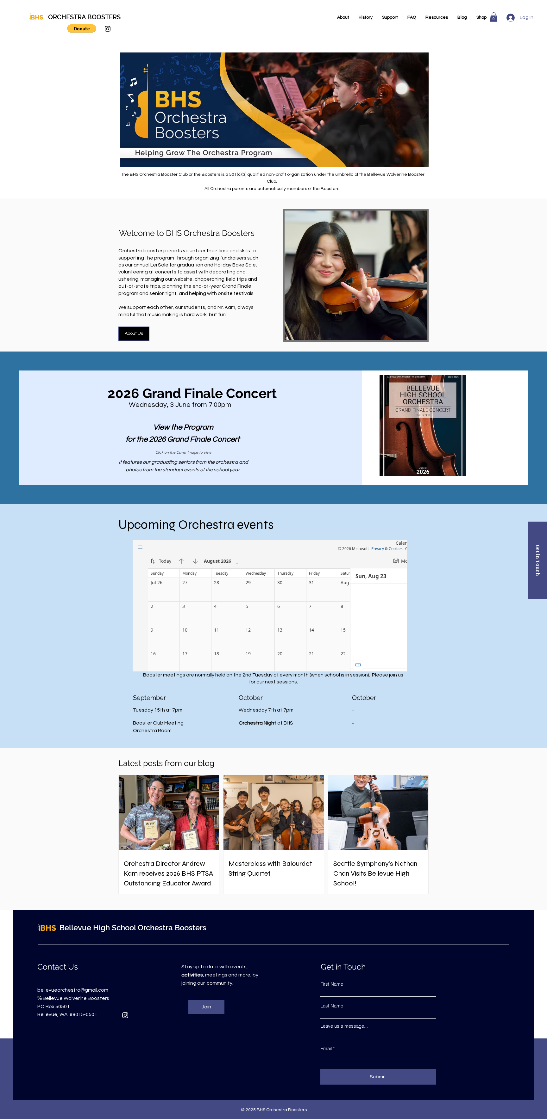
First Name (331, 984)
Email (326, 1048)
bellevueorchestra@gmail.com (72, 990)
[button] (81, 28)
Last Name (331, 1005)
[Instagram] (107, 29)
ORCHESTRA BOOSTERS (84, 17)
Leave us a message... (344, 1026)
